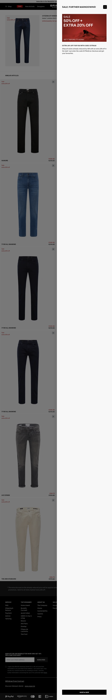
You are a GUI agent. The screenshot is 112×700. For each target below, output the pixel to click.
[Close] (105, 7)
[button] (56, 350)
